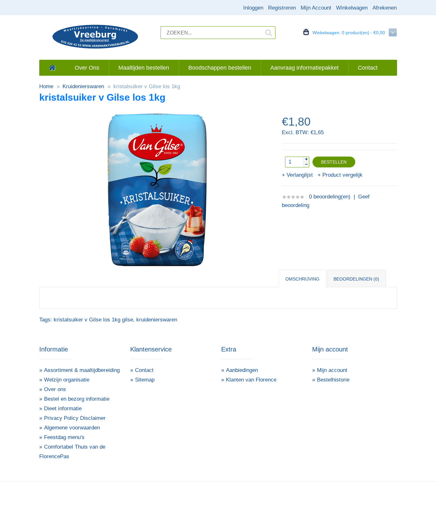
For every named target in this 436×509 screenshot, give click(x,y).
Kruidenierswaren (83, 86)
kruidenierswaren (156, 320)
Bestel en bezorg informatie (76, 399)
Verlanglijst (300, 175)
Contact (144, 370)
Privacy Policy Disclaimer (75, 418)
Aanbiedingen (242, 370)
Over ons (55, 389)
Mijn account (332, 370)
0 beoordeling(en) (329, 197)
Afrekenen (384, 8)
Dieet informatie (63, 408)
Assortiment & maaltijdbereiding (82, 370)
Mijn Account (316, 8)
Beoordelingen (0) (356, 278)
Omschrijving (302, 278)
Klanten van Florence (251, 380)
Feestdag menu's (64, 437)
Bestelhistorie (333, 380)
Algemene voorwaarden (72, 428)
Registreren (282, 8)
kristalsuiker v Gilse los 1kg (146, 86)
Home (46, 86)
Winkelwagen (352, 8)
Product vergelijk (342, 175)
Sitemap (144, 380)
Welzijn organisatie (66, 380)
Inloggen (253, 8)
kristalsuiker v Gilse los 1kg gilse (93, 320)
